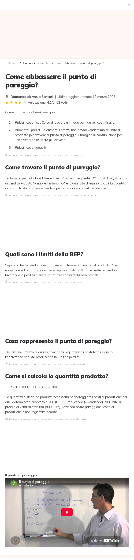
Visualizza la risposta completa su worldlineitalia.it (64, 419)
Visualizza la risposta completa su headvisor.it (62, 282)
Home (12, 63)
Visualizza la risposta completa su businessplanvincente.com (69, 195)
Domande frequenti (35, 63)
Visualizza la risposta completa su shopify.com (62, 155)
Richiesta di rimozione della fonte (23, 155)
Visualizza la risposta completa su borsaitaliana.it (63, 364)
